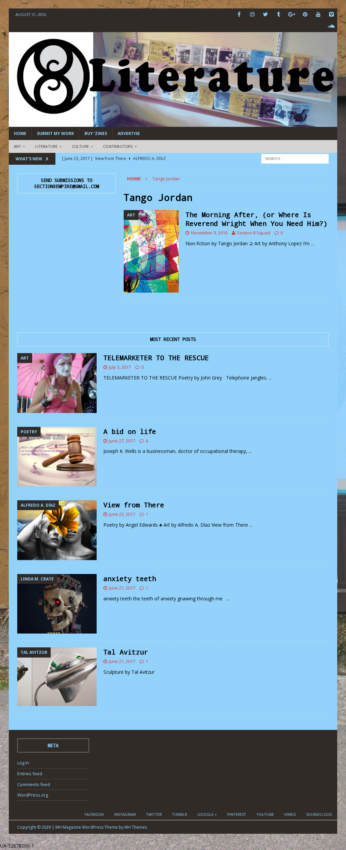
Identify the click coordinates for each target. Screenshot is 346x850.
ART (17, 146)
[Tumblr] (279, 14)
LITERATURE (46, 146)
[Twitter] (265, 14)
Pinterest (236, 814)
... (270, 377)
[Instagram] (252, 14)
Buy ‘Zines (95, 133)
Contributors (117, 146)
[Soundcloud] (331, 26)
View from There (133, 504)
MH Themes (135, 827)
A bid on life (129, 431)
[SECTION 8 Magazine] (173, 123)
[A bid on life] (57, 457)
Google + (207, 814)
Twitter (154, 814)
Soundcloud (319, 814)
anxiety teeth (129, 578)
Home (20, 133)
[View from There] (57, 530)
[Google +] (292, 14)
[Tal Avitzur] (57, 676)
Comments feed (33, 784)
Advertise (129, 133)
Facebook (94, 814)
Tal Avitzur (125, 651)
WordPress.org (32, 795)
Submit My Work (55, 133)
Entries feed (29, 774)
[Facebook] (239, 14)
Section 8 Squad (253, 233)
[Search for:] (295, 158)
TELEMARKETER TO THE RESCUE (156, 357)
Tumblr (179, 814)
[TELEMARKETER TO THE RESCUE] (57, 383)
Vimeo (290, 814)
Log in (23, 763)
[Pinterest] (305, 14)
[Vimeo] (331, 14)
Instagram (125, 814)
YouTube (265, 814)
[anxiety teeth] (57, 604)
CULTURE (80, 146)
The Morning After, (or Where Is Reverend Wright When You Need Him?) (256, 219)
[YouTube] (318, 14)
